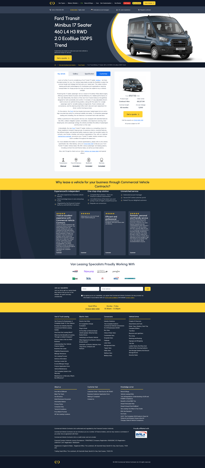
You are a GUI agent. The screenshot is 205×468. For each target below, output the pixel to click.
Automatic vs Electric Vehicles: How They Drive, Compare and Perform (90, 346)
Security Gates (133, 355)
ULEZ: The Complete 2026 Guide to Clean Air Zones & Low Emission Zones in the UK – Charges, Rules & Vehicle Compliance (134, 418)
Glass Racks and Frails (135, 324)
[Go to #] (145, 10)
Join (147, 289)
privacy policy (130, 297)
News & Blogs (88, 3)
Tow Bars (132, 331)
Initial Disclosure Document (62, 399)
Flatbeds (106, 340)
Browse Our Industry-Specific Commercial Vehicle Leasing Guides (63, 328)
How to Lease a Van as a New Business (63, 340)
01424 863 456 (88, 144)
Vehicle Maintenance (60, 369)
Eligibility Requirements (61, 351)
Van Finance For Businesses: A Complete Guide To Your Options (64, 322)
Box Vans (107, 330)
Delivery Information (60, 359)
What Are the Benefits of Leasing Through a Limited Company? (64, 336)
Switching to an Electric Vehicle (88, 337)
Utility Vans (107, 350)
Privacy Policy (58, 404)
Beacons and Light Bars (136, 333)
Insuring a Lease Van (60, 361)
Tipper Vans (107, 348)
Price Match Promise (60, 412)
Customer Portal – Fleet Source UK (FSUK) (100, 391)
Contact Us (91, 399)
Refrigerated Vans (109, 345)
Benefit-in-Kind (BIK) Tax (128, 401)
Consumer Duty (59, 406)
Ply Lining (132, 336)
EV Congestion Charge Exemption (86, 325)
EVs (82, 3)
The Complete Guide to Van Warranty (62, 372)
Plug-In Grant (83, 328)
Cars (97, 3)
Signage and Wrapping (136, 341)
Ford (71, 111)
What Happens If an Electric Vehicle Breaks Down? (90, 341)
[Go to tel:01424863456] (58, 10)
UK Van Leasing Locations (62, 414)
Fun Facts (123, 414)
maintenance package (64, 136)
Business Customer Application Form (99, 394)
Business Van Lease (60, 348)
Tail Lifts (131, 343)
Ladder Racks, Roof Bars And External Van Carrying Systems (138, 347)
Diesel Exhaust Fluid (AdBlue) (129, 406)
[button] (65, 3)
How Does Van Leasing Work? (63, 332)
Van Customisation (105, 3)
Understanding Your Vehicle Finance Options (62, 345)
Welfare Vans (108, 353)
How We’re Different (60, 391)
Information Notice (60, 401)
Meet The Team (59, 394)
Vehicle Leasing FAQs (127, 394)
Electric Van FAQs (84, 321)
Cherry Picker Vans (110, 333)
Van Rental (118, 3)
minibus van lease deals (91, 151)
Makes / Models (73, 3)
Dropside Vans (108, 338)
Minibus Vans (108, 355)
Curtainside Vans (109, 335)
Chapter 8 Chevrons (135, 321)
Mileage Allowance (60, 353)
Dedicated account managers (101, 10)
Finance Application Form (62, 366)
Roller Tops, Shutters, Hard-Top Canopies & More (138, 327)
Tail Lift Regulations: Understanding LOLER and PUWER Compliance (135, 397)
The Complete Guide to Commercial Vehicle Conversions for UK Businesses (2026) (114, 326)
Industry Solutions (109, 321)
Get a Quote (148, 3)
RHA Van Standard (126, 411)
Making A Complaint (94, 396)
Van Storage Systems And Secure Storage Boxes (139, 351)
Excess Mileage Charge (61, 364)
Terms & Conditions (60, 409)
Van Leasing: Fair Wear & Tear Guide (132, 408)
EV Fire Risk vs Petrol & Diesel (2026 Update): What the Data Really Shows (88, 333)
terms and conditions (111, 297)
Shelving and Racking (135, 338)
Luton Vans (107, 343)
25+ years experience (124, 10)
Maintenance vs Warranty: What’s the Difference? (64, 377)
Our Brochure (58, 396)
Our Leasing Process (60, 356)
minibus (98, 80)
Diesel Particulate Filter (128, 403)
